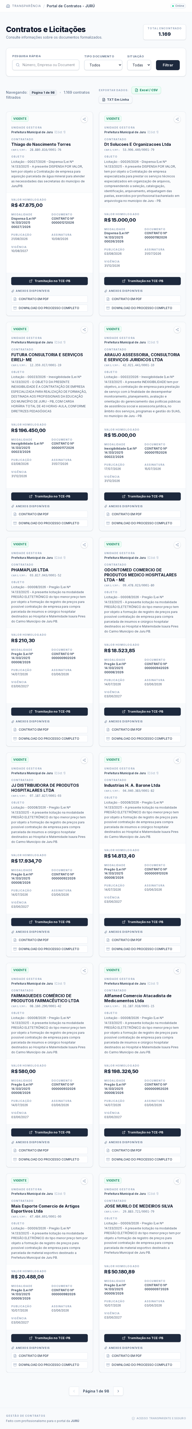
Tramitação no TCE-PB (52, 281)
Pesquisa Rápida (26, 56)
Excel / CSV (149, 90)
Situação (135, 56)
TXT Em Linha (118, 99)
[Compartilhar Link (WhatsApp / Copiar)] (84, 119)
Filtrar (168, 65)
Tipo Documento (99, 56)
